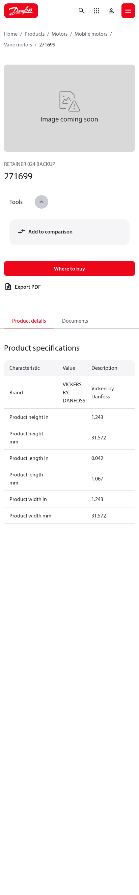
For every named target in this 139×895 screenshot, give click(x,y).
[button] (96, 10)
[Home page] (21, 10)
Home (11, 33)
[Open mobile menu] (128, 10)
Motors (59, 33)
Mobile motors (91, 33)
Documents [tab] (75, 320)
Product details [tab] (29, 320)
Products (35, 33)
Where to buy (69, 268)
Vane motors (18, 44)
